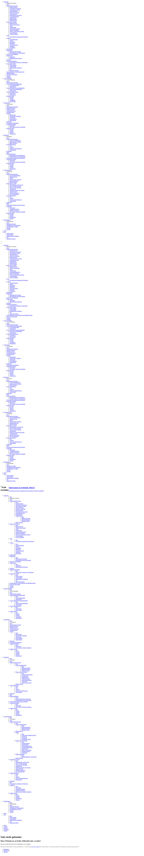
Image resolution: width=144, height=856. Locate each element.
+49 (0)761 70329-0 (35, 846)
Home (5, 825)
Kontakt (5, 828)
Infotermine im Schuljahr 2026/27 (22, 488)
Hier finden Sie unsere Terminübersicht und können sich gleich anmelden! (26, 490)
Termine (6, 826)
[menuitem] (6, 1)
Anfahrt (5, 830)
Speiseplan (6, 829)
